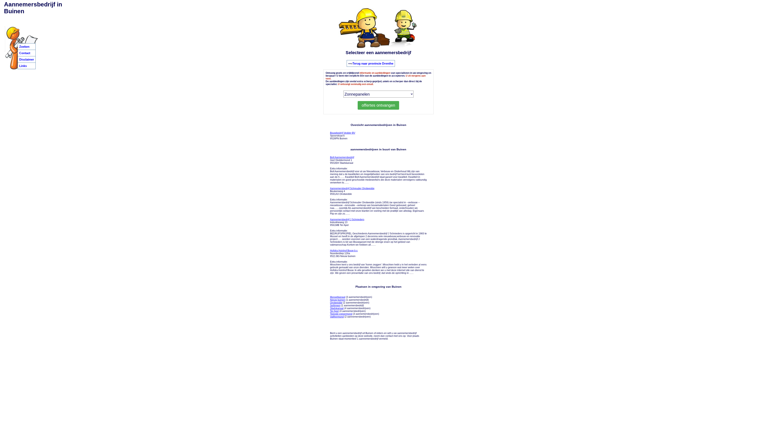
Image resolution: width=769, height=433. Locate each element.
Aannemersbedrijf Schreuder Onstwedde (352, 188)
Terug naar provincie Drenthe (372, 63)
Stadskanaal (337, 308)
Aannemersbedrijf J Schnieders (347, 219)
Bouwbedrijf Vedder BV (342, 133)
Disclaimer (26, 59)
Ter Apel (334, 311)
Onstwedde (336, 302)
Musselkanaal (337, 297)
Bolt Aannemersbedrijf (342, 157)
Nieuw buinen (337, 299)
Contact (24, 53)
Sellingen (335, 305)
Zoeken (24, 46)
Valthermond (337, 316)
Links (23, 66)
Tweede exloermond (341, 314)
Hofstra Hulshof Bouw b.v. (344, 250)
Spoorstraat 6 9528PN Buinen (342, 136)
